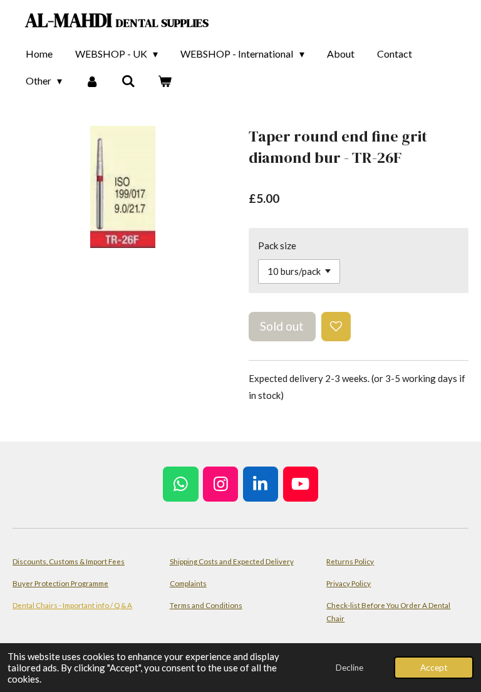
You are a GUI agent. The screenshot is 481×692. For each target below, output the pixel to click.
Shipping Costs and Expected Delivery (232, 561)
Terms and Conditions (206, 605)
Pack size (277, 245)
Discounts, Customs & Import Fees (69, 561)
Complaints (188, 583)
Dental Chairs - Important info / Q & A (72, 605)
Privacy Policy (348, 583)
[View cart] (165, 81)
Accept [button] (433, 668)
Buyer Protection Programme (60, 583)
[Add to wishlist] (336, 326)
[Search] (128, 81)
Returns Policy (350, 561)
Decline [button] (349, 668)
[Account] (91, 81)
